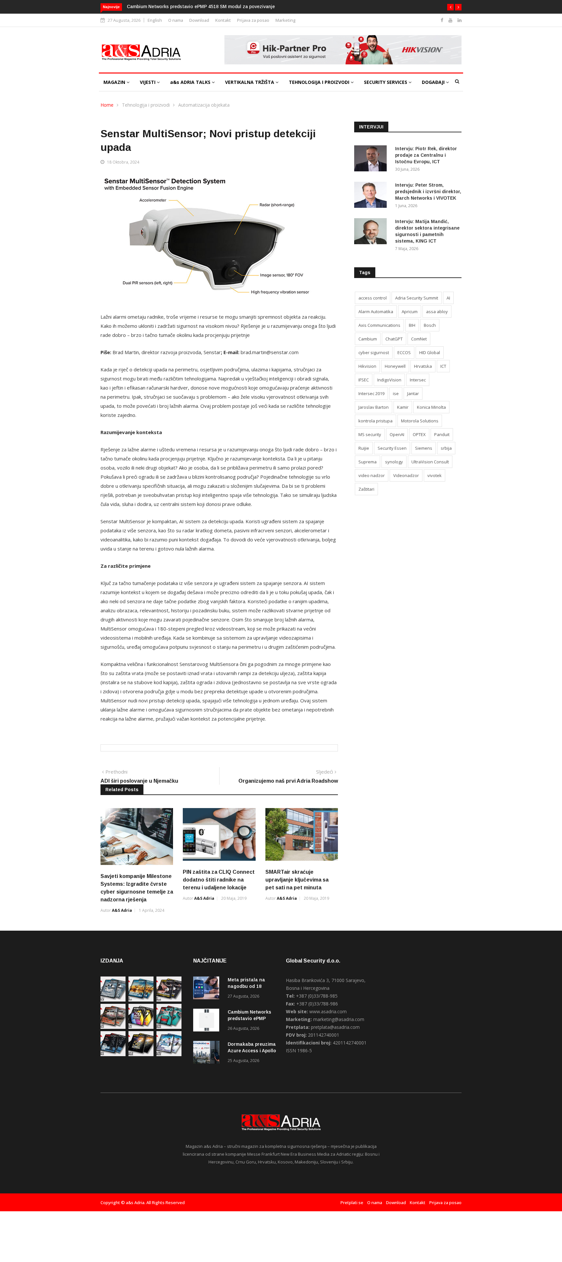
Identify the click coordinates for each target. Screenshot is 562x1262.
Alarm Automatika (375, 311)
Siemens (423, 448)
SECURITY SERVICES (386, 82)
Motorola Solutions (419, 421)
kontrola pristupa (375, 421)
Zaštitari (366, 489)
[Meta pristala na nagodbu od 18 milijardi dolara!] (207, 989)
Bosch (430, 325)
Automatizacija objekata (204, 105)
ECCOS (404, 352)
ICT (443, 366)
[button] (450, 7)
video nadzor (371, 475)
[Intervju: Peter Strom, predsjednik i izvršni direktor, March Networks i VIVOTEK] (372, 196)
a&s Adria (122, 910)
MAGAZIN (115, 82)
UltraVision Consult (430, 462)
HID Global (429, 352)
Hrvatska (423, 366)
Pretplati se (352, 1202)
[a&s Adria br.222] (168, 1000)
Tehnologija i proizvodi (146, 105)
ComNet (419, 339)
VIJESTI (148, 82)
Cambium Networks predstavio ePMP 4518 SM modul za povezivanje (201, 6)
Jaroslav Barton (373, 407)
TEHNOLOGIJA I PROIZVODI (320, 82)
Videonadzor (406, 475)
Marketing (285, 20)
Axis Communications (379, 325)
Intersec (418, 380)
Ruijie (363, 448)
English (155, 20)
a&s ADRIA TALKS (191, 82)
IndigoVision (389, 380)
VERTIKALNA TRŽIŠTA (250, 82)
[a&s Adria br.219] (168, 1027)
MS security (369, 434)
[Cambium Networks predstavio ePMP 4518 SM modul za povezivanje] (207, 1021)
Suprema (367, 462)
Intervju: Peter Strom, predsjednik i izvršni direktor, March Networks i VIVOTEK (428, 191)
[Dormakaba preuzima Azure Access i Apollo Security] (207, 1053)
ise (396, 393)
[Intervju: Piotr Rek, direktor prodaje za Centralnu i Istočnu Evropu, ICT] (372, 159)
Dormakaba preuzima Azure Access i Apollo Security (252, 1051)
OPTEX (419, 434)
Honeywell (395, 366)
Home (107, 105)
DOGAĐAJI (434, 82)
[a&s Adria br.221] (113, 1027)
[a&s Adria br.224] (113, 1000)
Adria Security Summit (416, 298)
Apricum (410, 311)
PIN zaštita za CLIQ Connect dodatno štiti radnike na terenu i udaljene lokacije (219, 879)
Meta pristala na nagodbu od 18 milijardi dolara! (246, 986)
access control (372, 298)
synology (394, 462)
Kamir (402, 407)
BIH (412, 325)
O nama (175, 20)
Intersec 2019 (371, 393)
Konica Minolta (431, 407)
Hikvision (367, 366)
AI (448, 298)
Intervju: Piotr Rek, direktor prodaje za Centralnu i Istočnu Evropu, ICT (426, 155)
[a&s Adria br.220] (141, 1027)
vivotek (434, 475)
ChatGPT (394, 339)
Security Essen (392, 448)
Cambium (367, 339)
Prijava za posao (253, 20)
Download (199, 20)
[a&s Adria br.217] (141, 1054)
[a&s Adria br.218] (113, 1054)
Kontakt (223, 20)
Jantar (413, 393)
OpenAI (397, 434)
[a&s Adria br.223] (141, 1000)
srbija (446, 448)
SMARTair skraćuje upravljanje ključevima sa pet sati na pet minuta (296, 879)
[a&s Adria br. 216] (168, 1054)
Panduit (441, 434)
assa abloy (437, 311)
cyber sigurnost (373, 352)
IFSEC (363, 380)
